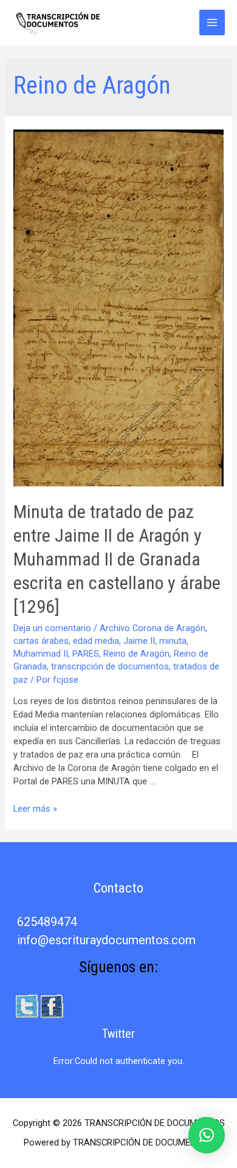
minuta (173, 640)
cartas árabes (41, 640)
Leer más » (35, 808)
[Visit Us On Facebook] (51, 1005)
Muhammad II (40, 653)
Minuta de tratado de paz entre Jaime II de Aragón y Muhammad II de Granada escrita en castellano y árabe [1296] (117, 559)
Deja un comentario (52, 628)
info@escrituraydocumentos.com (106, 940)
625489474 (47, 921)
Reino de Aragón (136, 653)
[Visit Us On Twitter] (26, 1005)
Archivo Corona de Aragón (152, 628)
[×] (206, 1135)
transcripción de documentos (110, 666)
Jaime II (139, 640)
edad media (96, 640)
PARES (85, 653)
